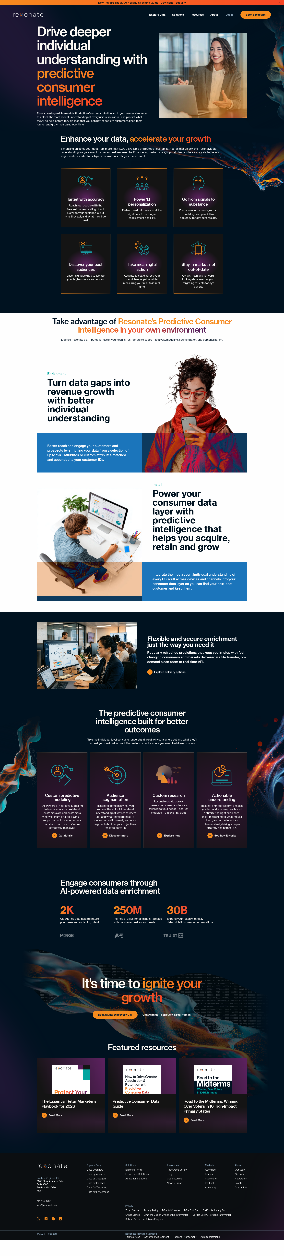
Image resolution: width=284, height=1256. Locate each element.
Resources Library (177, 1169)
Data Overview (95, 1169)
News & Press (174, 1183)
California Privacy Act (214, 1210)
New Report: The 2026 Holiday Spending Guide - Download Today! (140, 2)
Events (238, 1183)
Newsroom (241, 1178)
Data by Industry (96, 1174)
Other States (132, 1215)
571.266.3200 (44, 1201)
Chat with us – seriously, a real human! (166, 1014)
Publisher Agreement (185, 1237)
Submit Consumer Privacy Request (144, 1219)
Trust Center (132, 1210)
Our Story (240, 1169)
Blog (169, 1174)
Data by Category (96, 1178)
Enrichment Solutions (137, 1174)
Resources (197, 14)
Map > (40, 1190)
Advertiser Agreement (156, 1237)
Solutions (178, 14)
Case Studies (174, 1178)
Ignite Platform (133, 1169)
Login (229, 14)
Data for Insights (96, 1183)
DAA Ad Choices (171, 1210)
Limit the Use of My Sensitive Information (166, 1215)
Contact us (241, 1187)
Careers (239, 1174)
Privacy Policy (151, 1210)
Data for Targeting (97, 1187)
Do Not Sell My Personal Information (212, 1215)
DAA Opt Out (191, 1210)
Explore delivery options (170, 672)
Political (209, 1183)
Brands (209, 1174)
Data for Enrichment (98, 1191)
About (214, 14)
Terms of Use (132, 1237)
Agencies (210, 1169)
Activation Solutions (136, 1178)
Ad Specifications (210, 1237)
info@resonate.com (48, 1205)
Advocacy (210, 1187)
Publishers (211, 1178)
